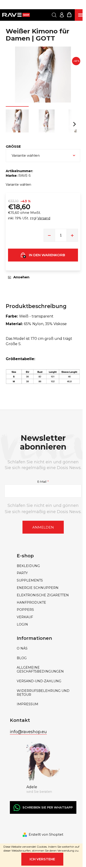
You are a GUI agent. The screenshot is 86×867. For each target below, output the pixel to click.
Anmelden (43, 527)
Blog (22, 658)
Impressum (27, 704)
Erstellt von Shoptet (46, 834)
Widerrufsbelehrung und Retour (43, 693)
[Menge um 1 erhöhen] (72, 235)
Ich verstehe (42, 859)
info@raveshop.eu (28, 731)
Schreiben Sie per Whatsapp (47, 807)
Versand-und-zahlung (39, 681)
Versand (43, 218)
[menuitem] (43, 566)
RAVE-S (24, 175)
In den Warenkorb (47, 255)
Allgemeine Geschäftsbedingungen (40, 669)
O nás (22, 648)
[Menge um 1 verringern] (49, 235)
